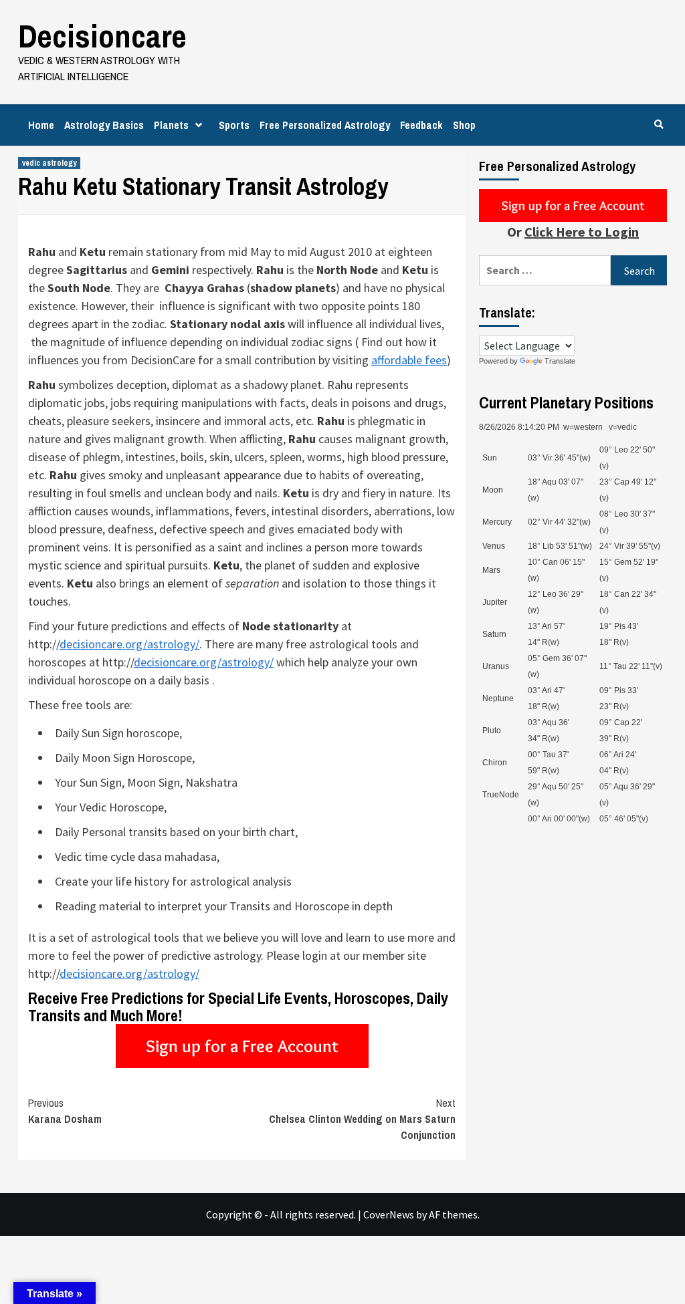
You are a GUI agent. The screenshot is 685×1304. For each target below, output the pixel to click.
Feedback (421, 125)
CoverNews (388, 1214)
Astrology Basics (104, 125)
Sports (234, 125)
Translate (560, 361)
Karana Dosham (65, 1110)
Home (41, 125)
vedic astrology (49, 163)
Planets (171, 125)
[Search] (658, 124)
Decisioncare (102, 35)
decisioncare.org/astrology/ (129, 644)
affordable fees (409, 360)
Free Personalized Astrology (325, 125)
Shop (464, 125)
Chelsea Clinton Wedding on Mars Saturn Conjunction (362, 1118)
